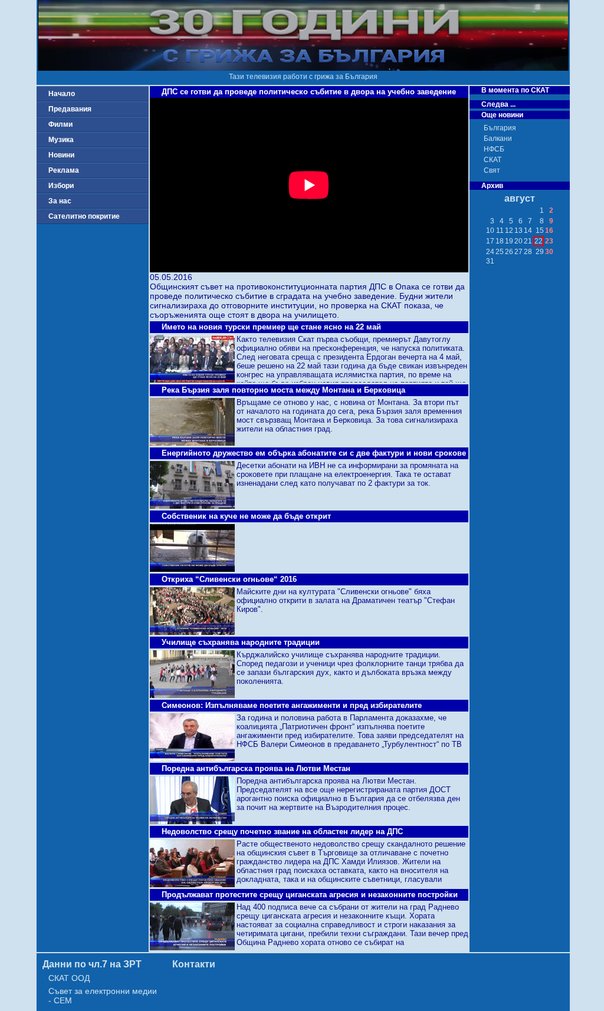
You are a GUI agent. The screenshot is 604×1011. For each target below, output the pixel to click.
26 (509, 252)
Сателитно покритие (84, 216)
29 (540, 252)
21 (528, 241)
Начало (61, 94)
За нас (59, 201)
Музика (61, 140)
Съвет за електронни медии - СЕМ (102, 995)
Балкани (498, 138)
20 (518, 241)
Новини (61, 155)
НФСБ (494, 149)
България (500, 128)
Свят (492, 170)
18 (499, 241)
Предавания (69, 109)
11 (500, 230)
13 (518, 230)
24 (490, 252)
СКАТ (492, 160)
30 (549, 252)
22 (538, 241)
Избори (61, 186)
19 (509, 241)
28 (528, 252)
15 (540, 230)
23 (549, 241)
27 (518, 252)
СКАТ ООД (69, 978)
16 (549, 230)
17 (490, 241)
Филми (60, 124)
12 (509, 230)
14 (528, 230)
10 (490, 230)
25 (499, 252)
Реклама (63, 170)
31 (490, 261)
